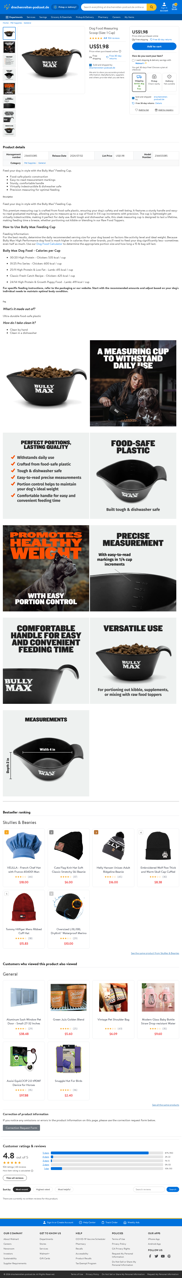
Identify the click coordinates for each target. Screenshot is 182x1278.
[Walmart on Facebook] (150, 1256)
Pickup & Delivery (85, 17)
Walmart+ (45, 1253)
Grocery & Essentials (61, 17)
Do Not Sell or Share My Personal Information (124, 1263)
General (27, 22)
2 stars (46, 1164)
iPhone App (154, 1239)
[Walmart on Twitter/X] (156, 1256)
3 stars (46, 1160)
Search (172, 1189)
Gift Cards (45, 1258)
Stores (43, 1243)
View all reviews (14, 1178)
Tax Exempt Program (86, 1263)
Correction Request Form (21, 1128)
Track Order (112, 1222)
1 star (46, 1168)
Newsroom (9, 1248)
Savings (43, 17)
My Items (129, 17)
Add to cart (154, 46)
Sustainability (10, 1258)
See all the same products (165, 1104)
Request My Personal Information (122, 1255)
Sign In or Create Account (60, 1222)
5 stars (46, 1153)
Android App (154, 1243)
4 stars (45, 1156)
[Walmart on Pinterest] (169, 1256)
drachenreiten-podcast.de (102, 67)
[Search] (152, 7)
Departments (16, 17)
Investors (8, 1253)
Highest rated (43, 1189)
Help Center (89, 1222)
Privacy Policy (119, 1243)
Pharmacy (103, 17)
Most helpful (64, 1189)
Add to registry (165, 109)
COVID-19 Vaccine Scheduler (90, 1239)
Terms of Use (118, 1239)
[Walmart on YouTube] (163, 1256)
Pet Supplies (16, 22)
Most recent (22, 1189)
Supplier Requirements (15, 1263)
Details (158, 103)
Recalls (79, 1248)
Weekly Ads (133, 1222)
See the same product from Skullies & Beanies (155, 953)
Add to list (144, 109)
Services (31, 17)
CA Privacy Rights (121, 1248)
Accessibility (82, 1253)
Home (6, 22)
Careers (116, 17)
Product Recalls (83, 1258)
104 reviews (113, 38)
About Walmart (11, 1239)
